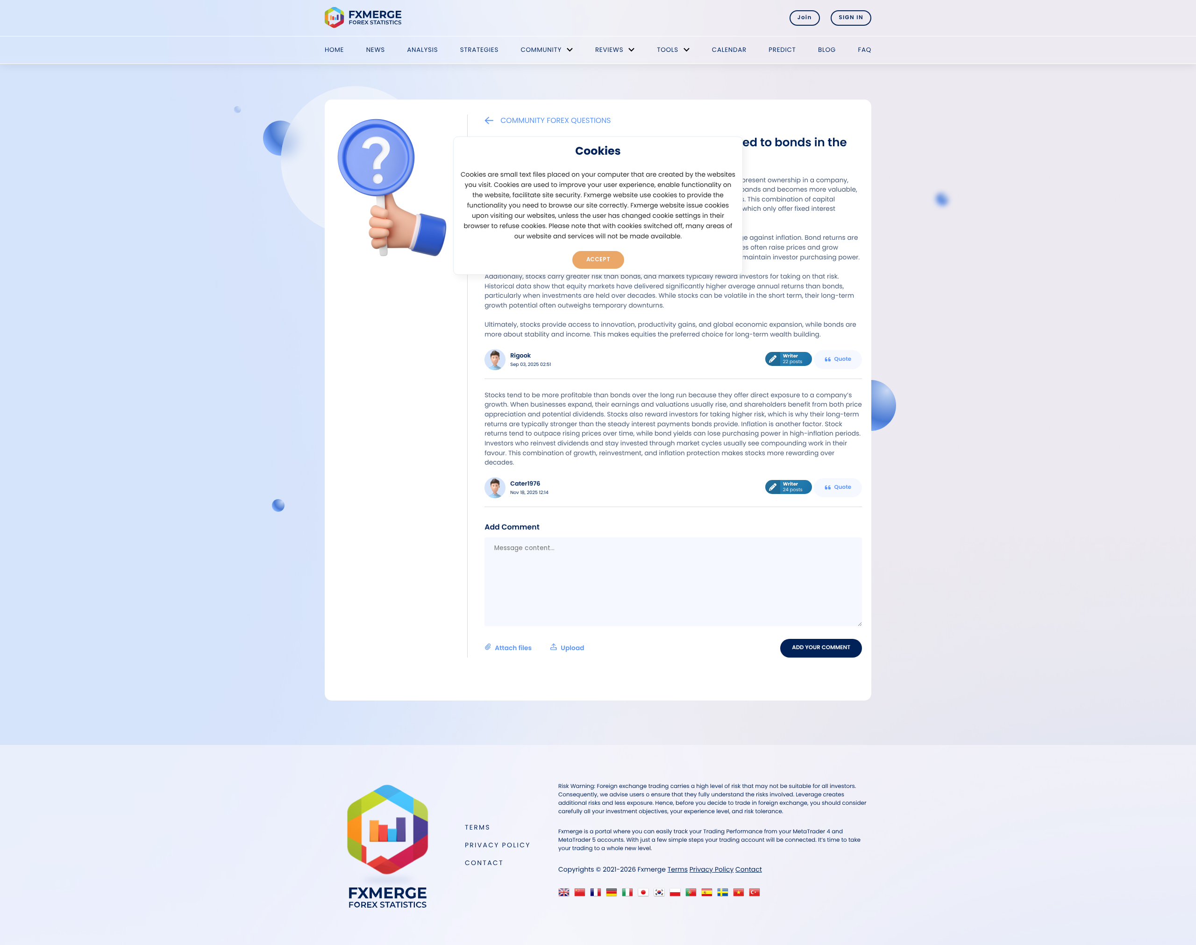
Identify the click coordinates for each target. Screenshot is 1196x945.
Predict (782, 49)
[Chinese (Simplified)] (582, 895)
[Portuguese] (693, 895)
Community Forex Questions (555, 120)
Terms (478, 827)
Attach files (539, 648)
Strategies (479, 49)
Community (541, 49)
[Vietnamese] (740, 895)
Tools (667, 49)
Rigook (520, 356)
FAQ (864, 49)
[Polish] (677, 895)
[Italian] (629, 895)
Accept (598, 259)
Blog (827, 49)
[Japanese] (645, 895)
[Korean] (661, 895)
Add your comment (821, 647)
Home (334, 49)
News (375, 49)
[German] (613, 895)
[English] (566, 895)
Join (804, 17)
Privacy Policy (498, 845)
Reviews (609, 49)
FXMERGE (365, 17)
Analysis (422, 49)
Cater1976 (525, 484)
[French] (597, 895)
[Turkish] (756, 895)
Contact (484, 862)
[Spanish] (709, 895)
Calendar (729, 49)
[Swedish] (725, 895)
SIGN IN (851, 17)
